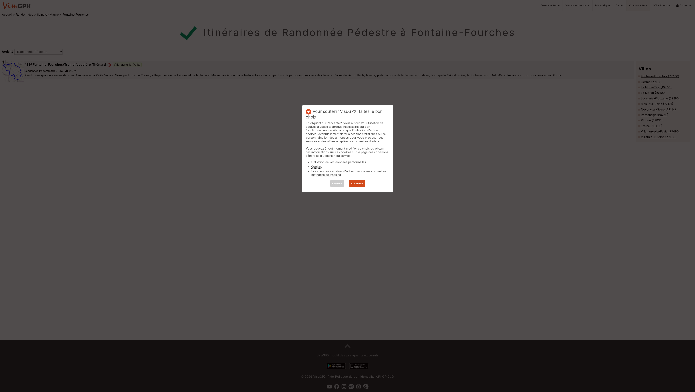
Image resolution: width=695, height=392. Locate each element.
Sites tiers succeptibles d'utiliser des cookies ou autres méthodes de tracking (348, 173)
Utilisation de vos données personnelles (338, 162)
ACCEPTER (357, 183)
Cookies (316, 166)
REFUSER (337, 183)
